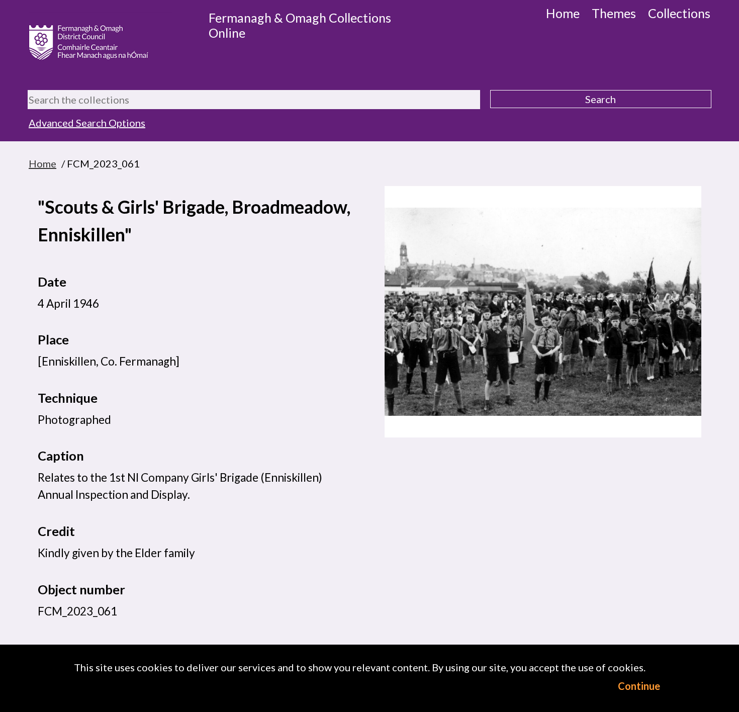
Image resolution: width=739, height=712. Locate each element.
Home (563, 13)
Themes (614, 13)
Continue (639, 686)
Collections (679, 13)
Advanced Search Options (87, 123)
